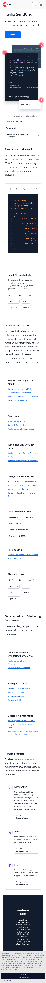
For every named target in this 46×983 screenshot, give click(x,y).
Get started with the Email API (19, 389)
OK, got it (23, 974)
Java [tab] (25, 189)
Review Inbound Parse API (18, 558)
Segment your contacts (17, 696)
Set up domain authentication (19, 393)
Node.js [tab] (34, 189)
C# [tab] (11, 189)
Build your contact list (16, 692)
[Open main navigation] (41, 4)
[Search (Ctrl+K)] (34, 4)
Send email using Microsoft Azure (21, 429)
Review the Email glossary (18, 400)
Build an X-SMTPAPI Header (18, 425)
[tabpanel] (23, 222)
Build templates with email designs (21, 721)
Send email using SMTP (17, 421)
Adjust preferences (23, 977)
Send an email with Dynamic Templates (23, 453)
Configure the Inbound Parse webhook (23, 555)
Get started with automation (19, 668)
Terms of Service (11, 969)
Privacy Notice (20, 967)
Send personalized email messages (21, 457)
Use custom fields (14, 700)
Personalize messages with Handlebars (23, 461)
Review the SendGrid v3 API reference (23, 397)
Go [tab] (17, 189)
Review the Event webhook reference (22, 485)
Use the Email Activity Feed (18, 489)
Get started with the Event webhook (22, 481)
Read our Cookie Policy (8, 980)
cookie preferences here (34, 963)
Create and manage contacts (19, 688)
